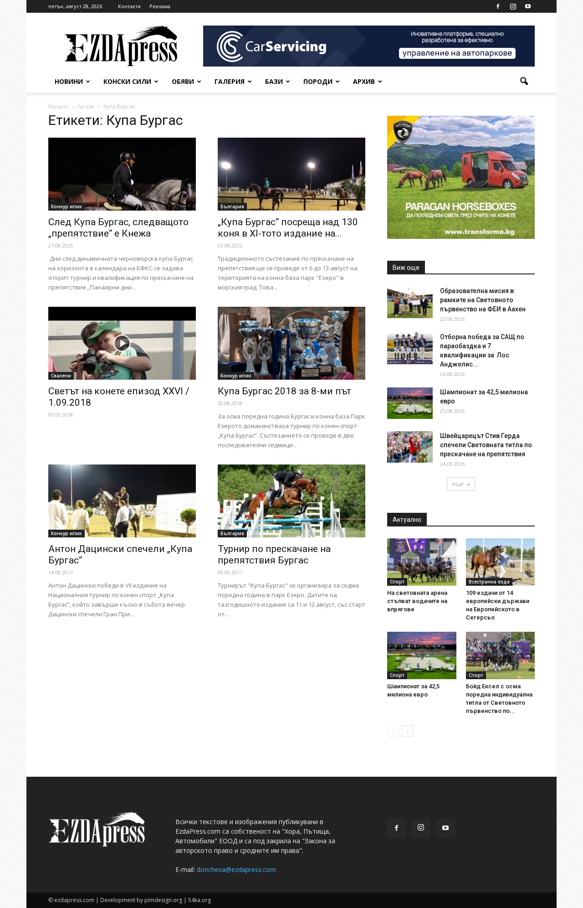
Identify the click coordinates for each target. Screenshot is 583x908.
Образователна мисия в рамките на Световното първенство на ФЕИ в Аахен (483, 300)
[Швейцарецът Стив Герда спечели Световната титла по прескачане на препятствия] (410, 447)
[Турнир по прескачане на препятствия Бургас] (291, 500)
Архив (364, 81)
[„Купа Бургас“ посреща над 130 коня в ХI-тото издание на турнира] (291, 174)
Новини (69, 81)
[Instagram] (513, 6)
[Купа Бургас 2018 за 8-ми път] (291, 343)
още (458, 484)
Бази (274, 81)
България (232, 206)
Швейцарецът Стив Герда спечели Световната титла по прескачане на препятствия (486, 445)
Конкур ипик (66, 206)
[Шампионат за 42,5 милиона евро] (410, 403)
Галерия (230, 81)
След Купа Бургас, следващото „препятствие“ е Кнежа (118, 228)
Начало (58, 106)
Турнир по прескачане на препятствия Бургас (274, 554)
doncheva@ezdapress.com (236, 869)
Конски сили (127, 81)
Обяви (183, 81)
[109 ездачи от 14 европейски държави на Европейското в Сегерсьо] (500, 562)
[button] (524, 82)
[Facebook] (498, 6)
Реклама (159, 6)
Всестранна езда (489, 581)
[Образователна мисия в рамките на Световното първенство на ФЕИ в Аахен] (410, 302)
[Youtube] (528, 6)
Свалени (61, 375)
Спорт (397, 581)
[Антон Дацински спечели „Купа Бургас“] (122, 500)
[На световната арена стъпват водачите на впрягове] (421, 562)
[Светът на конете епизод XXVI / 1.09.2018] (122, 343)
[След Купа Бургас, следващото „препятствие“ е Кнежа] (122, 174)
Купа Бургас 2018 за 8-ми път (284, 391)
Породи (317, 81)
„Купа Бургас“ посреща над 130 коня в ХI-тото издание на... (288, 228)
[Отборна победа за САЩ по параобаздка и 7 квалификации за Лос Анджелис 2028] (410, 348)
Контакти (129, 6)
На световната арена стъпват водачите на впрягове (417, 601)
